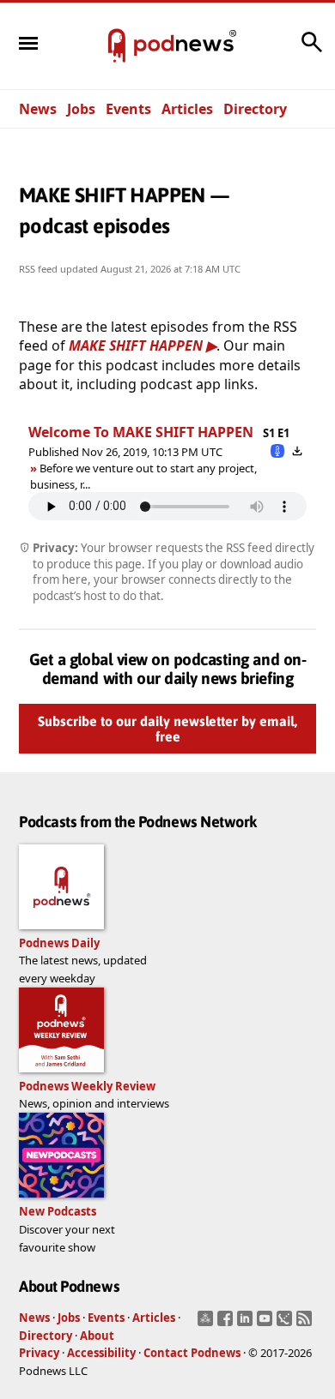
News (38, 108)
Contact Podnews (192, 1352)
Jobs (81, 108)
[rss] (306, 1323)
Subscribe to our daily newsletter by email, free (167, 728)
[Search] (312, 50)
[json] (286, 1323)
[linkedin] (247, 1323)
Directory (255, 108)
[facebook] (227, 1323)
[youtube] (267, 1323)
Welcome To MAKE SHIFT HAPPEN (140, 432)
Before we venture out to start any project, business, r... (143, 475)
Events (128, 108)
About (97, 1335)
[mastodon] (207, 1323)
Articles (187, 108)
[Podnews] (117, 46)
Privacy (39, 1352)
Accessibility (101, 1352)
